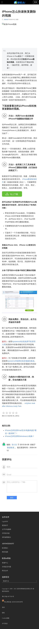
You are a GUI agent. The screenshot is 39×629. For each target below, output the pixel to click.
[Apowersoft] (19, 2)
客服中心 (5, 563)
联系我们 (5, 548)
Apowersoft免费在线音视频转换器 (20, 361)
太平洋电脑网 (6, 529)
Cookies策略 (5, 618)
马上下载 (14, 194)
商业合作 (5, 570)
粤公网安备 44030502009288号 (13, 602)
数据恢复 (10, 447)
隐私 (3, 612)
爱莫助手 (5, 525)
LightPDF (5, 521)
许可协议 (5, 623)
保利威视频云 (6, 537)
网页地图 (5, 552)
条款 (3, 607)
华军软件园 (6, 533)
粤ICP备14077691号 (8, 596)
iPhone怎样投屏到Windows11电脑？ (19, 436)
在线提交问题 (6, 566)
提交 (11, 497)
